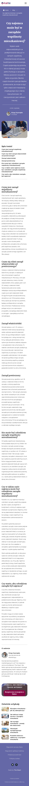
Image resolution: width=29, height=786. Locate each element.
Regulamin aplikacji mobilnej (14, 751)
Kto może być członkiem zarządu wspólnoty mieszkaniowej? (13, 164)
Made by (14, 770)
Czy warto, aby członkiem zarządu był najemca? (14, 175)
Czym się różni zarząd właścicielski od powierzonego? (14, 155)
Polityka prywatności (14, 755)
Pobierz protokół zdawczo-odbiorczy (14, 782)
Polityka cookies (14, 758)
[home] (5, 3)
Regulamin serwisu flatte (14, 747)
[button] (26, 3)
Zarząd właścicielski (9, 158)
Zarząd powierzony (8, 161)
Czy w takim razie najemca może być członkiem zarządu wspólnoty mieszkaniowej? (13, 169)
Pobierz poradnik (14, 778)
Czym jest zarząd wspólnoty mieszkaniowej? (11, 150)
